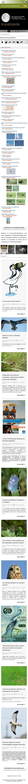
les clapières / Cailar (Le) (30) (7, 119)
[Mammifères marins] (10, 42)
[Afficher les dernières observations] (8, 37)
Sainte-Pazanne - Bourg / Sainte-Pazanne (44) (10, 176)
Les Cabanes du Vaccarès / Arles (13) (9, 61)
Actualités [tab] (3, 256)
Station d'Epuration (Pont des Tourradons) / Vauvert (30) (13, 127)
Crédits (19, 775)
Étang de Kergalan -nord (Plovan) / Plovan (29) (11, 97)
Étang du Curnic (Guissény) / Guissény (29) (10, 101)
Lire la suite (20, 314)
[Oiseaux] (2, 42)
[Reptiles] (14, 42)
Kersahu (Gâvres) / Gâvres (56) (7, 214)
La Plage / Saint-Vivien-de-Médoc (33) (9, 131)
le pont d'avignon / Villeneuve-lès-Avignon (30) (11, 115)
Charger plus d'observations (14, 227)
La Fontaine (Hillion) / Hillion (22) (8, 85)
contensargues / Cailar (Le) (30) (8, 112)
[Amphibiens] (18, 42)
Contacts (15, 775)
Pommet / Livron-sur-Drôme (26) (8, 89)
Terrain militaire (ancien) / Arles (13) (8, 64)
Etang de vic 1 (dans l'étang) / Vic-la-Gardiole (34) (11, 148)
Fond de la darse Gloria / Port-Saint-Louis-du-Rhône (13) (13, 57)
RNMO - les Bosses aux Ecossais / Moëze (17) (11, 72)
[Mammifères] (6, 42)
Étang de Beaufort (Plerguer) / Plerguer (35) (10, 159)
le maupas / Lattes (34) (6, 155)
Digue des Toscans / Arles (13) (7, 54)
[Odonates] (21, 42)
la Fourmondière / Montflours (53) (8, 210)
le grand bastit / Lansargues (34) (8, 151)
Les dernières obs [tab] (5, 34)
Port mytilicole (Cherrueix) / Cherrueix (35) (10, 162)
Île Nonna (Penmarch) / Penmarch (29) (9, 104)
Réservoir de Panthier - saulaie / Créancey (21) (11, 75)
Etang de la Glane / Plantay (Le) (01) (8, 50)
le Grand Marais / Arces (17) (7, 68)
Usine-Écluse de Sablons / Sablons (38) (9, 166)
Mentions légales (10, 775)
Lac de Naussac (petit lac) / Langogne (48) (10, 207)
